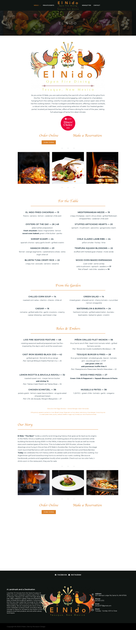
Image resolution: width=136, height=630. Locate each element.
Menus (36, 5)
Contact (96, 5)
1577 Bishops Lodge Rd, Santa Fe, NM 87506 (110, 595)
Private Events (48, 5)
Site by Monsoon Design (36, 627)
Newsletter (86, 5)
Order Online (49, 142)
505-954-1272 (99, 601)
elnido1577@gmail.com (103, 606)
